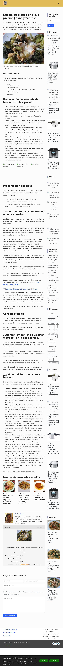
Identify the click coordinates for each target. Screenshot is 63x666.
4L (53, 326)
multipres (51, 353)
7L (49, 333)
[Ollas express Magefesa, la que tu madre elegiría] (53, 197)
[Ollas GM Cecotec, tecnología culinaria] (53, 209)
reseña (50, 359)
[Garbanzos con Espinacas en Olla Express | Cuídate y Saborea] (53, 558)
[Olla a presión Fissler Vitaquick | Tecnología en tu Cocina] (53, 440)
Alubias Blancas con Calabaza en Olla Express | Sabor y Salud (24, 499)
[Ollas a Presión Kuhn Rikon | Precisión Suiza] (53, 219)
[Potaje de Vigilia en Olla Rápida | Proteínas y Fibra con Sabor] (53, 586)
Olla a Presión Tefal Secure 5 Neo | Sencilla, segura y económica (53, 136)
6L (53, 329)
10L (52, 336)
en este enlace (7, 664)
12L (56, 336)
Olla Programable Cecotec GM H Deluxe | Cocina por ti (53, 164)
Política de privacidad (10, 629)
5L (56, 326)
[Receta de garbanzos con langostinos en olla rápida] (53, 529)
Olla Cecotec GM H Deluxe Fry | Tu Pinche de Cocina (53, 50)
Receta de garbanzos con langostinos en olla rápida (52, 537)
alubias (50, 339)
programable (52, 356)
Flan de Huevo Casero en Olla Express (39, 497)
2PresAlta (51, 320)
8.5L (53, 333)
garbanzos (52, 346)
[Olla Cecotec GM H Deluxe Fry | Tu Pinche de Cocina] (53, 43)
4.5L (49, 326)
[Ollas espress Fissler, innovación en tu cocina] (53, 234)
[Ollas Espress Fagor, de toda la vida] (53, 188)
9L (49, 336)
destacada (51, 343)
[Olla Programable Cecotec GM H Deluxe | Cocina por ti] (53, 156)
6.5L (49, 329)
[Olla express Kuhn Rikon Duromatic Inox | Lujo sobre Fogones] (53, 69)
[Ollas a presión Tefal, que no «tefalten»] (53, 243)
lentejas (51, 349)
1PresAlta (51, 313)
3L (57, 323)
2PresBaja (51, 323)
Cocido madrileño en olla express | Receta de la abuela (8, 499)
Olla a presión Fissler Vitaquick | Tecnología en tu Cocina (53, 448)
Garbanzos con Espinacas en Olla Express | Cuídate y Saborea (53, 566)
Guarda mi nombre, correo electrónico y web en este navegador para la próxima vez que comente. (23, 593)
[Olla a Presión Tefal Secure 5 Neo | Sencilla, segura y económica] (53, 128)
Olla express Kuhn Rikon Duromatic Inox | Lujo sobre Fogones (53, 78)
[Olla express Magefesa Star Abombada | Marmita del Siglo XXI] (53, 99)
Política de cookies (9, 632)
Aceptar (43, 660)
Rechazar (54, 660)
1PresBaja (51, 316)
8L (56, 333)
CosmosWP (8, 645)
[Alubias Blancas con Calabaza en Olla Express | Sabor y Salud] (24, 490)
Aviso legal (6, 635)
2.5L (57, 316)
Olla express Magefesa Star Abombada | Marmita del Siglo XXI (53, 108)
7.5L (57, 329)
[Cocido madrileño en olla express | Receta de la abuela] (9, 490)
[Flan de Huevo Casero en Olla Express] (39, 490)
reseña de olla (53, 362)
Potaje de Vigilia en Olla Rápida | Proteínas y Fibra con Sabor (53, 595)
